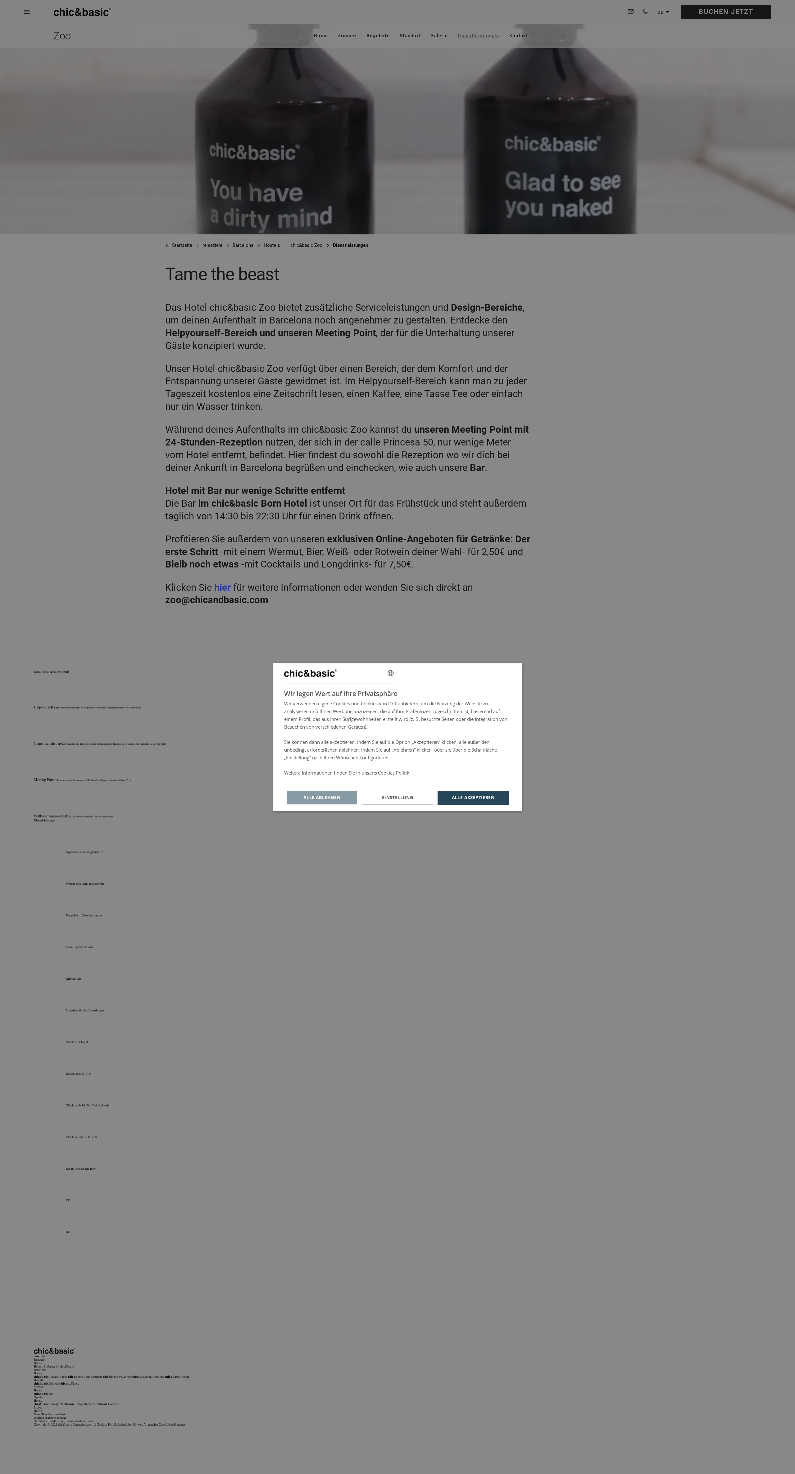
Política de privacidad (307, 780)
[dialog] (397, 737)
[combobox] (391, 673)
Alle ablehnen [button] (321, 797)
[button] (397, 797)
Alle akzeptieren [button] (473, 797)
